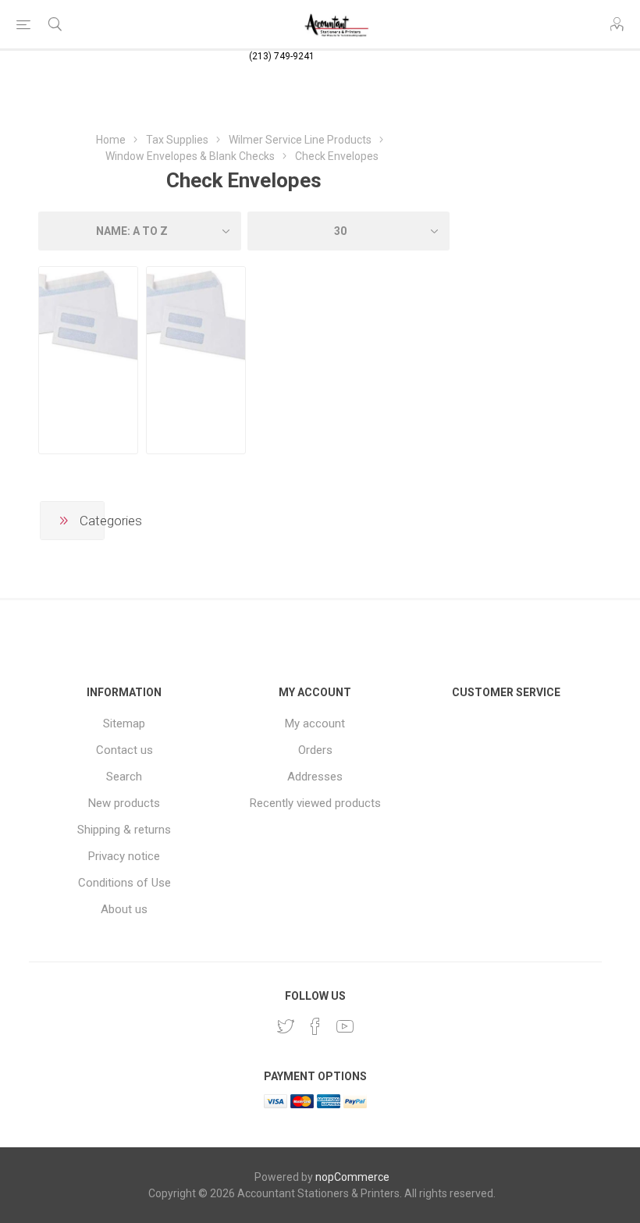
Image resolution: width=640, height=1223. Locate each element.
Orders (315, 750)
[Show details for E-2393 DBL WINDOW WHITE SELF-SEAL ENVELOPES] (196, 316)
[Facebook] (315, 1026)
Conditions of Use (124, 883)
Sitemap (124, 723)
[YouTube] (344, 1026)
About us (124, 909)
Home (111, 139)
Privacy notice (124, 856)
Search (124, 777)
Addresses (315, 777)
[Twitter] (285, 1026)
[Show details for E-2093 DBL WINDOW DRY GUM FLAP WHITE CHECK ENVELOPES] (88, 316)
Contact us (124, 750)
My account (315, 723)
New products (124, 803)
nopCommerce (352, 1177)
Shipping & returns (124, 830)
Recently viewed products (315, 803)
